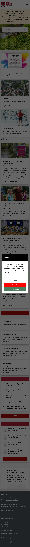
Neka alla (15, 285)
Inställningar (15, 280)
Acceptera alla (15, 289)
